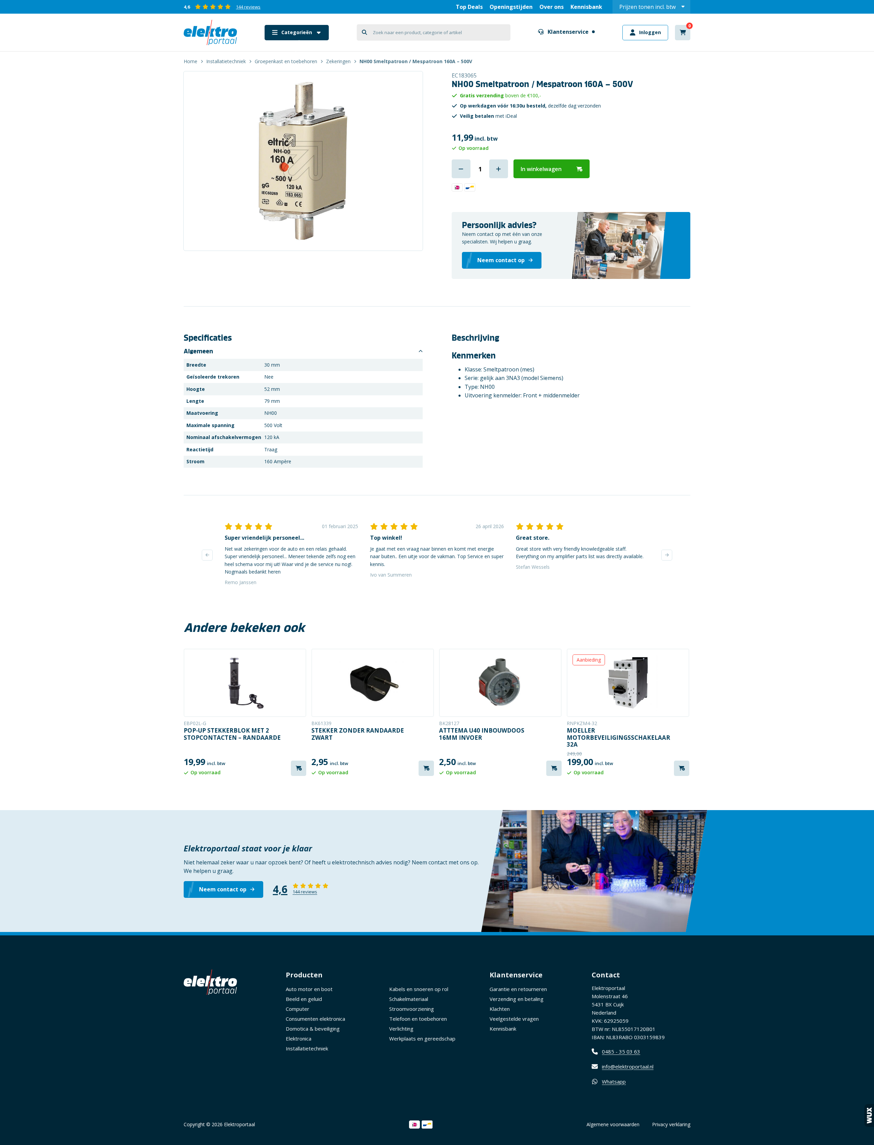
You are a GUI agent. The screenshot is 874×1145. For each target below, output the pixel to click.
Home (190, 61)
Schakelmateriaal (408, 998)
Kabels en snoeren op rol (418, 989)
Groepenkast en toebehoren (286, 61)
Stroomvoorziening (411, 1008)
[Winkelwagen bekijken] (682, 32)
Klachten (500, 1008)
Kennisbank (586, 7)
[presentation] (207, 555)
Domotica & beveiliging (313, 1028)
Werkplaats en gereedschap (422, 1038)
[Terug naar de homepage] (210, 32)
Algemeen (198, 351)
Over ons (551, 7)
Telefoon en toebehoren (418, 1018)
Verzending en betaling (517, 998)
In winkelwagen (541, 169)
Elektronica (298, 1038)
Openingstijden (511, 7)
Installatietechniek (226, 61)
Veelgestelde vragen (514, 1018)
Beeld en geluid (304, 998)
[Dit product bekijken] (245, 683)
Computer (297, 1008)
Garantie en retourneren (518, 989)
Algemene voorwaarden (613, 1124)
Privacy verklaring (671, 1124)
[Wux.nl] (869, 1115)
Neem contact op (222, 889)
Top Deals (469, 7)
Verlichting (401, 1028)
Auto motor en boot (309, 989)
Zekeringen (338, 61)
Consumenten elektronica (315, 1018)
